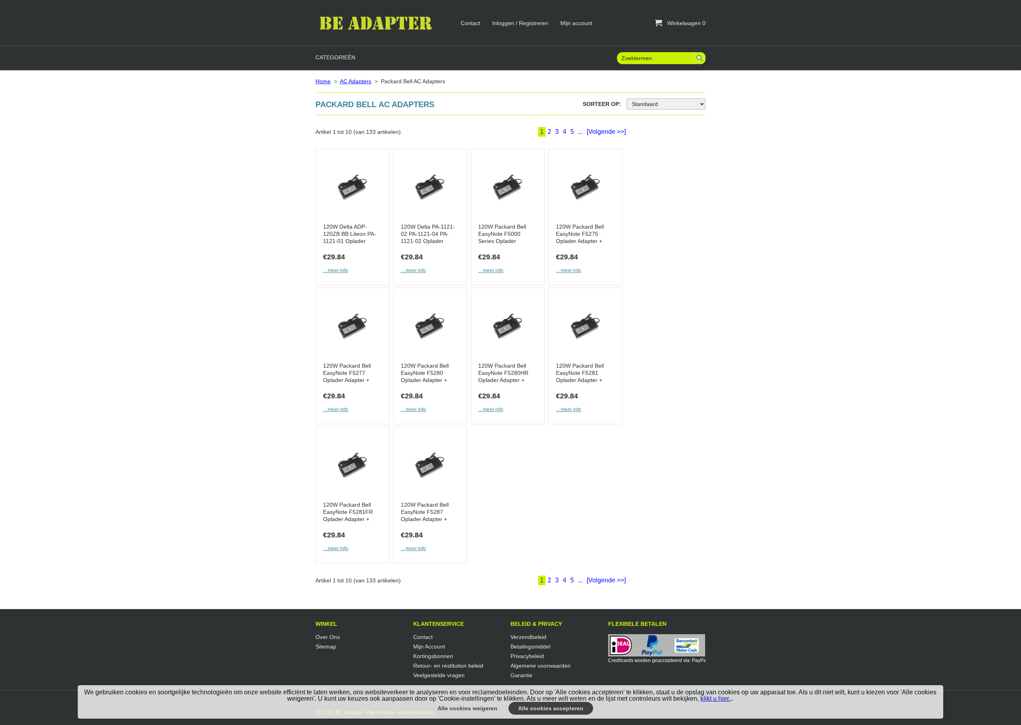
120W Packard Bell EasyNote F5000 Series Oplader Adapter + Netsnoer (503, 234)
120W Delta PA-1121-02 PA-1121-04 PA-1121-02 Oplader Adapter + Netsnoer (428, 234)
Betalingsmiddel (530, 646)
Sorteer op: (602, 104)
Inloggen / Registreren (520, 23)
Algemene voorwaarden (540, 665)
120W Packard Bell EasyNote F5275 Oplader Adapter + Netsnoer (580, 234)
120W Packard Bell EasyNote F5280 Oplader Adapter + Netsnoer (425, 373)
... (580, 131)
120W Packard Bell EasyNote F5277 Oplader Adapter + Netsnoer (347, 373)
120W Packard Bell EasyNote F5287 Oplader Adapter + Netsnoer (425, 512)
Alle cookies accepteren (550, 708)
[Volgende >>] (606, 131)
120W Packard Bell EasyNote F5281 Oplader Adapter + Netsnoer (580, 373)
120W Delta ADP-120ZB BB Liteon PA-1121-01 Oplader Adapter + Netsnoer (349, 234)
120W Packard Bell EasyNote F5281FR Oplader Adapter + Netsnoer (348, 512)
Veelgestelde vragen (439, 675)
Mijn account (576, 23)
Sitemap (325, 646)
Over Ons (327, 637)
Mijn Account (429, 646)
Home (323, 81)
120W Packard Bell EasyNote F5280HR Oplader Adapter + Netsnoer (503, 373)
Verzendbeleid (528, 637)
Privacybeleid (527, 656)
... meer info (335, 270)
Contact (470, 23)
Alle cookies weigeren (467, 708)
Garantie (521, 675)
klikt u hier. (715, 698)
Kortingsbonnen (433, 656)
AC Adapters (355, 81)
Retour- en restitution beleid (448, 665)
